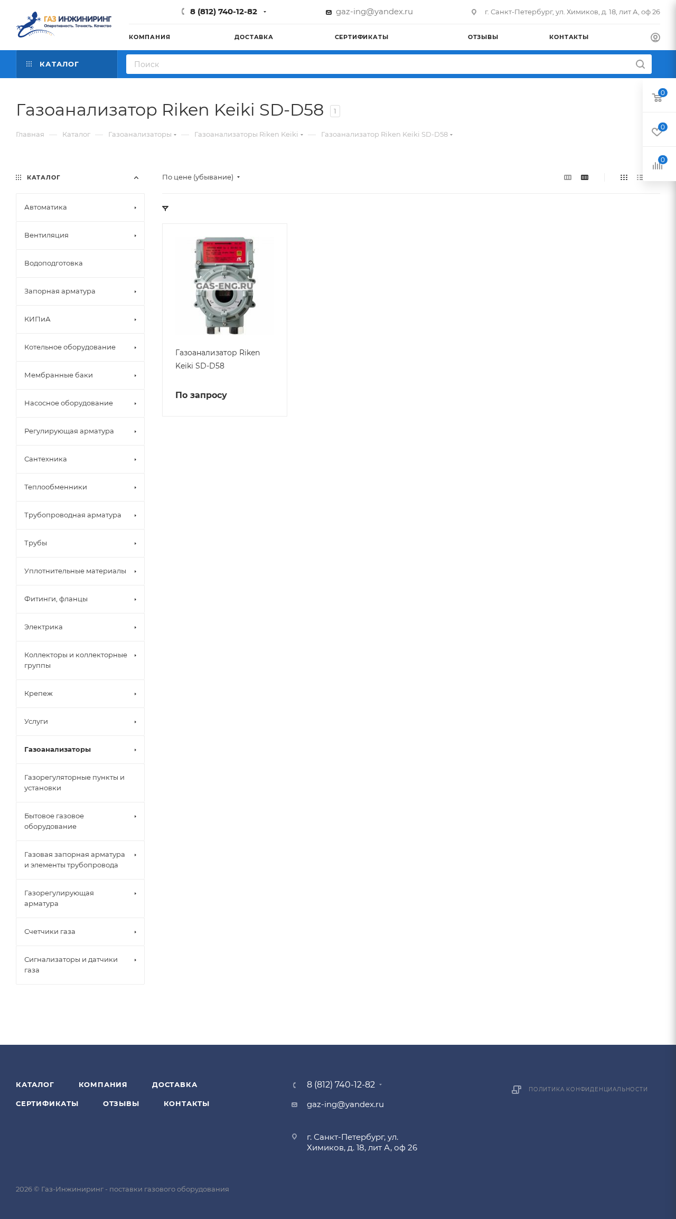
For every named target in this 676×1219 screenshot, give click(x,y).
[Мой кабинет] (655, 38)
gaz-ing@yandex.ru (374, 11)
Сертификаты (47, 1103)
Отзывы (121, 1103)
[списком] (640, 177)
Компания (103, 1084)
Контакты (187, 1103)
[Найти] (640, 64)
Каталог (35, 1084)
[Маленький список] (567, 177)
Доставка (174, 1084)
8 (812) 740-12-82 (223, 11)
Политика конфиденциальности (588, 1089)
